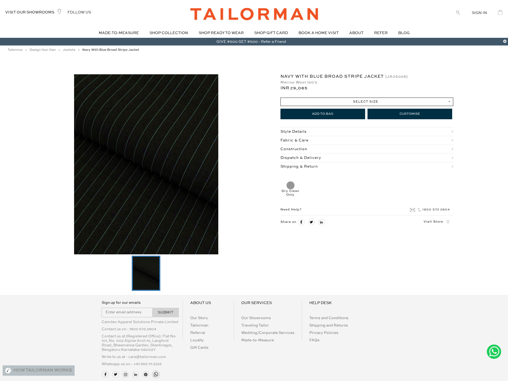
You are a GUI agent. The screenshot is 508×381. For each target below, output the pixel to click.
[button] (146, 273)
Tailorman (199, 325)
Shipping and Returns (328, 325)
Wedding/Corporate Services (267, 333)
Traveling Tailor (255, 325)
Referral (197, 333)
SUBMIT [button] (165, 312)
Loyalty (197, 340)
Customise (410, 114)
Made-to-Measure (257, 340)
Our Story (199, 318)
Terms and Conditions (328, 318)
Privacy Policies (323, 333)
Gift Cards (199, 348)
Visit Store (433, 221)
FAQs (314, 340)
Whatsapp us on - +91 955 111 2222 (132, 364)
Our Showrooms (256, 318)
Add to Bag (322, 114)
